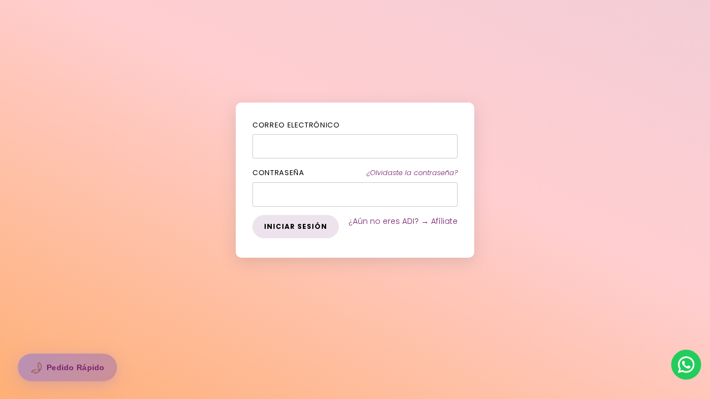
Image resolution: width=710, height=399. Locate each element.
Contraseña (278, 172)
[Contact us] (686, 365)
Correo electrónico (296, 125)
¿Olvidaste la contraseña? (412, 172)
